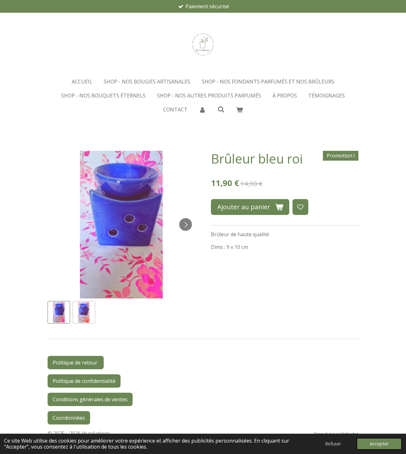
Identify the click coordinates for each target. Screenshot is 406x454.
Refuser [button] (333, 444)
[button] (59, 312)
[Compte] (202, 109)
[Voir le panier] (239, 109)
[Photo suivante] (185, 224)
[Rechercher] (220, 109)
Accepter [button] (379, 444)
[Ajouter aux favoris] (300, 207)
